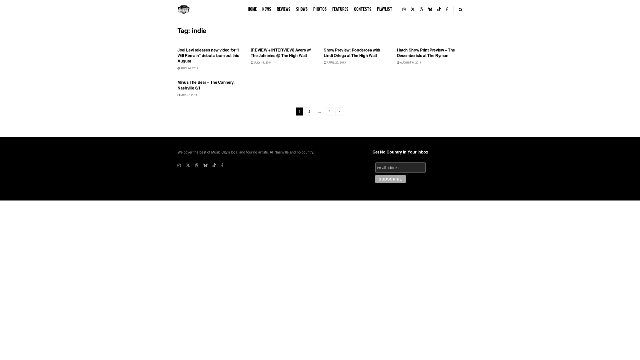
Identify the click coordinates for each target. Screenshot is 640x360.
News (266, 9)
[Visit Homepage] (184, 9)
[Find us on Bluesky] (430, 9)
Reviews (283, 9)
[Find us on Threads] (421, 9)
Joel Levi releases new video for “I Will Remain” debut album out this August (208, 55)
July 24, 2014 (189, 68)
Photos (320, 9)
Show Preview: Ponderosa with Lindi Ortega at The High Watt (352, 52)
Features (340, 9)
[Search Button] (460, 9)
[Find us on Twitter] (413, 9)
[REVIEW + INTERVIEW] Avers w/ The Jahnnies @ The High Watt (281, 52)
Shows (302, 9)
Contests (363, 9)
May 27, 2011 (188, 95)
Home (252, 9)
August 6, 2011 (410, 62)
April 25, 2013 (336, 62)
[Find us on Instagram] (404, 9)
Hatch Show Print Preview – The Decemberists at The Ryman (426, 52)
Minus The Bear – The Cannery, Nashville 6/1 (206, 84)
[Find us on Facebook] (447, 9)
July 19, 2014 (262, 62)
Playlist (384, 9)
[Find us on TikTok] (439, 9)
